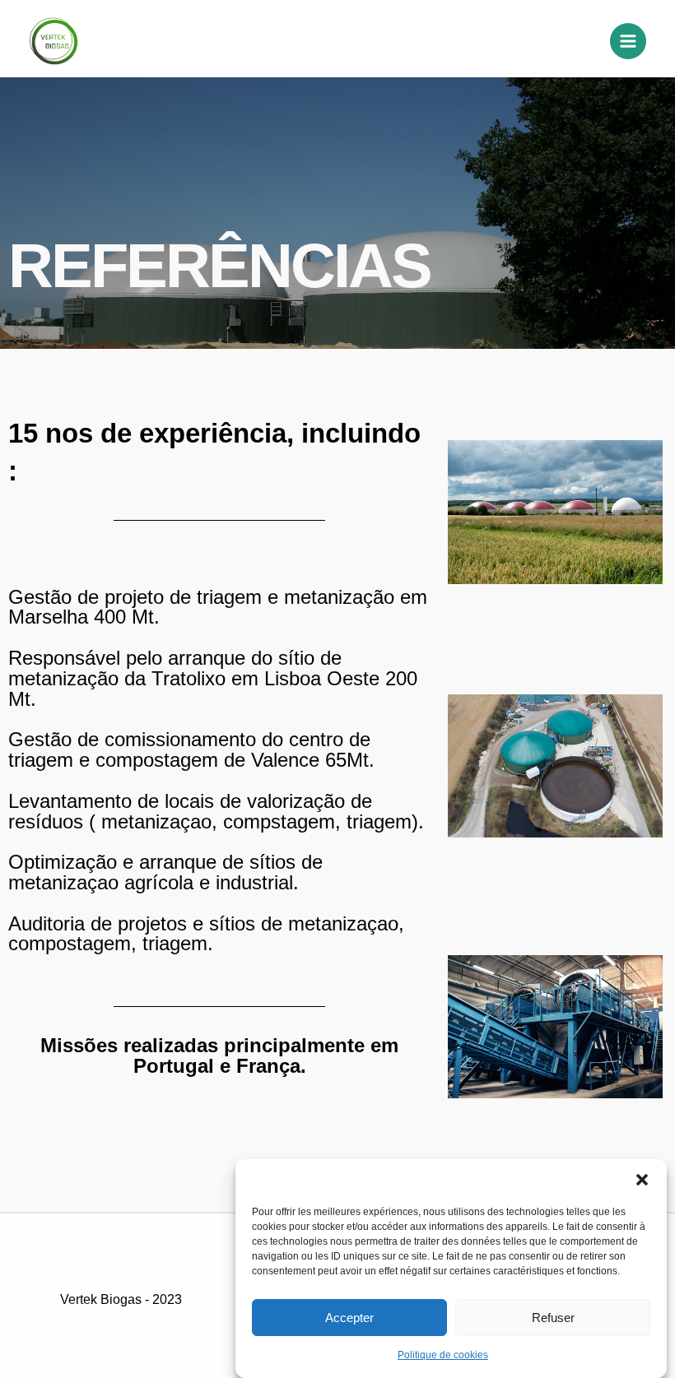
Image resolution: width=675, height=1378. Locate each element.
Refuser (553, 1318)
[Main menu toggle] (628, 41)
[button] (642, 1180)
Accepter (349, 1318)
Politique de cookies (443, 1355)
